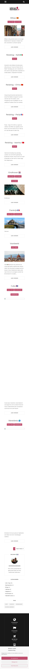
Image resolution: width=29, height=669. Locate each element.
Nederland (19, 604)
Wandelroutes (9, 595)
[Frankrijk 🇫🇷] (14, 223)
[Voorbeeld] (14, 256)
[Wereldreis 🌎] (14, 479)
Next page (19, 548)
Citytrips (7, 589)
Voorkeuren (14, 665)
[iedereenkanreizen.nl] (14, 11)
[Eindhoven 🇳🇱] (14, 190)
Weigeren (14, 662)
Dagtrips (7, 591)
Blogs (6, 587)
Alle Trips (7, 583)
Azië (6, 604)
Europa (12, 604)
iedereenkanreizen (14, 566)
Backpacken (8, 585)
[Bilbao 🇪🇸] (14, 30)
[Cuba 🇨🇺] (14, 349)
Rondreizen (8, 593)
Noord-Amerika (9, 607)
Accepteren (14, 658)
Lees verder (14, 47)
